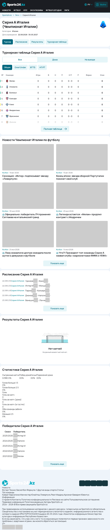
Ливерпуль (45, 494)
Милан (12, 81)
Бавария (76, 494)
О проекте (7, 499)
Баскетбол (21, 490)
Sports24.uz (56, 502)
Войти (103, 4)
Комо (11, 104)
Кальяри (13, 98)
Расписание (21, 41)
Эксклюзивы (36, 10)
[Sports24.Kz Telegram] (88, 483)
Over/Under (20, 67)
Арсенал (68, 494)
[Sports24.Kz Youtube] (93, 483)
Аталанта (13, 87)
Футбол (17, 10)
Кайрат (5, 494)
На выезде (90, 59)
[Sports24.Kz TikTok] (99, 483)
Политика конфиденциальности (36, 499)
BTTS (32, 67)
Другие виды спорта (47, 490)
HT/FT (42, 67)
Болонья (13, 92)
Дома (55, 59)
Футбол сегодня (53, 10)
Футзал (5, 490)
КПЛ (25, 10)
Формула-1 (32, 490)
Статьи (60, 490)
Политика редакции (34, 502)
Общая (7, 67)
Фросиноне (14, 116)
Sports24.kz (7, 15)
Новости (6, 10)
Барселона (14, 494)
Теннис (12, 490)
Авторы (47, 502)
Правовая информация (13, 502)
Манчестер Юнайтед (30, 494)
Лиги (66, 10)
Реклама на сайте (60, 499)
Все (20, 59)
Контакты (16, 499)
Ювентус (85, 494)
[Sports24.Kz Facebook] (82, 483)
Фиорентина (14, 110)
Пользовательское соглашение (84, 499)
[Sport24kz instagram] (105, 483)
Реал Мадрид (57, 494)
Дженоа (12, 122)
